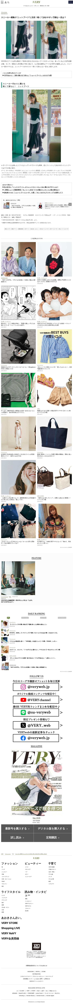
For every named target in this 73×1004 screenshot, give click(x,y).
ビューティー (33, 863)
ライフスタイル (11, 891)
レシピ (3, 895)
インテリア (4, 897)
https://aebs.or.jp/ (39, 957)
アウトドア (4, 900)
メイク (26, 867)
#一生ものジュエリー (29, 5)
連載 (26, 898)
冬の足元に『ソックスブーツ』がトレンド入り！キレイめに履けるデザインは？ (31, 187)
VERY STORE (9, 922)
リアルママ (51, 883)
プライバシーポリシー (38, 976)
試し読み (16, 837)
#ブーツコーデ (53, 229)
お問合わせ (47, 978)
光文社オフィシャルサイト (36, 981)
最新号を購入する (16, 828)
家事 (3, 905)
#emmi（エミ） (35, 229)
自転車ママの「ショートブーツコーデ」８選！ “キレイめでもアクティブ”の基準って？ (33, 192)
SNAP (3, 881)
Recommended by (64, 547)
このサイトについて (25, 976)
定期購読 (51, 837)
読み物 (26, 910)
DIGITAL (38, 971)
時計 (3, 886)
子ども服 (51, 874)
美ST (43, 990)
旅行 (3, 902)
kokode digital (50, 995)
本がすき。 (58, 993)
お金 (3, 909)
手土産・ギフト (5, 907)
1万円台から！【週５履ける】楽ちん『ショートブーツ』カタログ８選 (28, 75)
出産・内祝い (52, 871)
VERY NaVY (8, 933)
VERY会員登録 (10, 938)
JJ (17, 990)
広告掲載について (27, 978)
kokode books (40, 995)
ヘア (26, 871)
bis (47, 990)
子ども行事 (51, 879)
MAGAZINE (31, 971)
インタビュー (28, 901)
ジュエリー (4, 871)
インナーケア (28, 876)
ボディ (26, 874)
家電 (3, 912)
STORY (33, 990)
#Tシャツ (37, 5)
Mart (38, 990)
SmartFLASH (22, 993)
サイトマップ (49, 976)
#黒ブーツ (14, 229)
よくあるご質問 (38, 978)
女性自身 (14, 993)
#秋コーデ (7, 229)
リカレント (27, 908)
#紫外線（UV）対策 (44, 5)
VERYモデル (28, 906)
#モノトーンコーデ (63, 229)
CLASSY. (22, 990)
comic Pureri (39, 993)
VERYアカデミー (29, 903)
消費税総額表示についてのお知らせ (36, 965)
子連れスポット (52, 869)
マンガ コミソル (49, 993)
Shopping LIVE (10, 928)
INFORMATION (36, 974)
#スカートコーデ (44, 229)
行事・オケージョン (6, 879)
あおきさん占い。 (12, 917)
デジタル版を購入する (51, 828)
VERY (28, 990)
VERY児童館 (52, 867)
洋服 (3, 874)
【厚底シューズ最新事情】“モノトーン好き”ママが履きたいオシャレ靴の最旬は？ (32, 190)
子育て (52, 863)
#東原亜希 (20, 229)
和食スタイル (52, 990)
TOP (2, 853)
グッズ (50, 876)
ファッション (4, 12)
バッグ (3, 869)
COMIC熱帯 (31, 993)
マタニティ (4, 883)
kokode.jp (21, 995)
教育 (50, 881)
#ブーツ (27, 229)
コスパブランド (5, 876)
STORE (43, 971)
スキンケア (27, 869)
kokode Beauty (30, 995)
